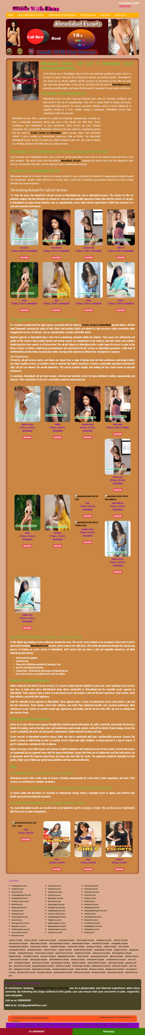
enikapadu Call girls (120, 966)
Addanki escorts (54, 920)
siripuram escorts (55, 932)
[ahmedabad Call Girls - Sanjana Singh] (89, 227)
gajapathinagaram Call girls (43, 966)
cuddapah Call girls (104, 940)
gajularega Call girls (116, 963)
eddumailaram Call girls (41, 969)
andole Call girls (110, 947)
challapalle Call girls (58, 947)
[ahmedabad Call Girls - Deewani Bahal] (88, 404)
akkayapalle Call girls (38, 960)
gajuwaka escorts (19, 926)
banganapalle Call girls (103, 950)
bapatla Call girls (120, 950)
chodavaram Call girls (47, 940)
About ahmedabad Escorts (30, 15)
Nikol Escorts (17, 905)
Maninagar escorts (55, 898)
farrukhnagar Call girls (81, 966)
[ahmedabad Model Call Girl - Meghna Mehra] (118, 538)
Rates (51, 1025)
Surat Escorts (17, 892)
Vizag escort (89, 932)
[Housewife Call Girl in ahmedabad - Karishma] (58, 512)
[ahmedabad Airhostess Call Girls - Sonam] (24, 280)
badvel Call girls (50, 950)
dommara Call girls (96, 969)
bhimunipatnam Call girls (122, 953)
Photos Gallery (88, 15)
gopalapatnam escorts (57, 926)
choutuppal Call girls (66, 940)
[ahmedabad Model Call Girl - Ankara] (121, 280)
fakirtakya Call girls (63, 966)
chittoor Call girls (16, 940)
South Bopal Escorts (20, 917)
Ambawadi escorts (19, 886)
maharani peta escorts (57, 929)
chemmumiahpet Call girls (59, 943)
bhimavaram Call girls (101, 953)
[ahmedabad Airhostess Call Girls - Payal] (25, 824)
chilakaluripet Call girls (81, 943)
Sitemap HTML (101, 1025)
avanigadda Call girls (17, 950)
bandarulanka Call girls (83, 950)
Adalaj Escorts (18, 911)
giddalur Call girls (79, 963)
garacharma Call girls (40, 963)
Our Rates (105, 15)
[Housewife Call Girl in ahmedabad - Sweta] (89, 280)
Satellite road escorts (56, 908)
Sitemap (87, 1025)
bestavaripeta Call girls (44, 953)
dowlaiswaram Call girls (114, 969)
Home (10, 15)
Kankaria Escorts (91, 905)
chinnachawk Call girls (39, 947)
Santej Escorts (18, 889)
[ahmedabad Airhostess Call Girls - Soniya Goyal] (118, 456)
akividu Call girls (131, 956)
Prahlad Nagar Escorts (57, 917)
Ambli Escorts (90, 914)
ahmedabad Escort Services (62, 15)
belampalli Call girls (25, 953)
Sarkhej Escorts (54, 889)
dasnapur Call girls (44, 972)
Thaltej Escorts (18, 914)
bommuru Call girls (48, 956)
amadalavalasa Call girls (116, 960)
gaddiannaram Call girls (101, 966)
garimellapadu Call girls (60, 963)
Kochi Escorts (90, 895)
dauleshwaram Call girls (63, 972)
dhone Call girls (81, 969)
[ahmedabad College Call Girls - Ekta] (56, 280)
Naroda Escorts (54, 901)
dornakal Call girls (99, 972)
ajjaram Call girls (116, 956)
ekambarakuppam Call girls (63, 969)
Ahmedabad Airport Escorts (95, 911)
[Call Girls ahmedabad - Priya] (56, 227)
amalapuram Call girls (95, 960)
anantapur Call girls (94, 947)
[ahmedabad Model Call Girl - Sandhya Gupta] (88, 523)
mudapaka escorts (91, 929)
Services (41, 1025)
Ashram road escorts (20, 901)
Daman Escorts (54, 895)
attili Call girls (123, 947)
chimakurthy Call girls (100, 943)
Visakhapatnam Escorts (21, 895)
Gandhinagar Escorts (56, 911)
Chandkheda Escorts (92, 917)
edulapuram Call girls (22, 969)
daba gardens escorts (20, 923)
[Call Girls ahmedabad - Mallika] (58, 404)
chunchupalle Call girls (85, 940)
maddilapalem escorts (93, 926)
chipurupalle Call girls (38, 943)
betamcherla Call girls (64, 953)
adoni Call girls (83, 956)
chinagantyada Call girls (18, 947)
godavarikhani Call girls (97, 963)
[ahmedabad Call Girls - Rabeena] (27, 404)
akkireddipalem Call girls (59, 960)
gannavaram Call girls (22, 966)
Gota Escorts (17, 920)
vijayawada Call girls (115, 972)
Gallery (62, 1025)
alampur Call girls (78, 960)
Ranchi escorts (18, 936)
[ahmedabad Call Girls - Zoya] (24, 227)
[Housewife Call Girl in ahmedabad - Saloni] (88, 839)
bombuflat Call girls (31, 956)
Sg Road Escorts (91, 889)
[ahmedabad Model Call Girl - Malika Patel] (27, 594)
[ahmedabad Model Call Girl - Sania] (88, 497)
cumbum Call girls (120, 940)
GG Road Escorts (91, 886)
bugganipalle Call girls (66, 956)
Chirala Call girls (31, 940)
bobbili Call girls (15, 956)
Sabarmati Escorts (19, 908)
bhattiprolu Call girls (83, 953)
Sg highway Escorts (20, 898)
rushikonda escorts (92, 923)
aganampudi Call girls (99, 956)
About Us (29, 1025)
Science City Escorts (56, 914)
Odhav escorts (90, 898)
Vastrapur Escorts (91, 892)
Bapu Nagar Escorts (56, 905)
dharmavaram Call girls (26, 972)
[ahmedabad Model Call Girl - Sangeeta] (119, 839)
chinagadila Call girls (119, 943)
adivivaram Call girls (82, 972)
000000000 (125, 6)
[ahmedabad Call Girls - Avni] (121, 227)
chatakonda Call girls (76, 947)
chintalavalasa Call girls (18, 943)
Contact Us (120, 15)
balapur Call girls (65, 950)
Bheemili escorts (91, 920)
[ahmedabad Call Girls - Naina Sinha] (118, 404)
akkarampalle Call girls (19, 960)
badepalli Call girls (34, 950)
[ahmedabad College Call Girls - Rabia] (27, 512)
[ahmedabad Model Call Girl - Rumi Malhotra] (118, 497)
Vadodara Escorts (55, 892)
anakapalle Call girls (22, 963)
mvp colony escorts (20, 932)
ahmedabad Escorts (125, 1017)
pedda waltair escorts (56, 923)
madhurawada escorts (21, 929)
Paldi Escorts (89, 901)
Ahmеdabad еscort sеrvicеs (51, 988)
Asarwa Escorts (54, 886)
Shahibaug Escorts (92, 908)
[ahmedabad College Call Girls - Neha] (56, 839)
